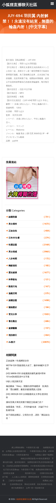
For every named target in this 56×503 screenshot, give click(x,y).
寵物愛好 (29, 307)
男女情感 (29, 251)
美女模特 (29, 224)
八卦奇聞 (29, 258)
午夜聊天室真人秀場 (38, 451)
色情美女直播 (8, 473)
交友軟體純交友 (16, 484)
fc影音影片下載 (27, 469)
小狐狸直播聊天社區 (23, 499)
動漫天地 (29, 286)
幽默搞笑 (29, 265)
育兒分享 (29, 314)
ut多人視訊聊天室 (14, 381)
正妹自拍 (29, 231)
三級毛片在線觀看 (15, 481)
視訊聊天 (29, 335)
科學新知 (29, 279)
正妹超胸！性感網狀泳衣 (17, 360)
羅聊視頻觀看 (33, 477)
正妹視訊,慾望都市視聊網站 (17, 466)
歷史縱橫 (29, 272)
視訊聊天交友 (30, 473)
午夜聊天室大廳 (32, 447)
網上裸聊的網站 (18, 447)
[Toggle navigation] (52, 3)
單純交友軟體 (29, 484)
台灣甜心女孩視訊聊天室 (16, 451)
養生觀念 (29, 321)
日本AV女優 (29, 237)
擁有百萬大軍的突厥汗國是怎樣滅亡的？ (24, 402)
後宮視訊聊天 (20, 462)
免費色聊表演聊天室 (44, 469)
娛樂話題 (29, 300)
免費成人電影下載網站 (44, 455)
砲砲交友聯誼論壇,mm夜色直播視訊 (35, 458)
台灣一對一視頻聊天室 (35, 488)
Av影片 (29, 342)
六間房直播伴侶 (22, 455)
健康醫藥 (29, 328)
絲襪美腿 (29, 217)
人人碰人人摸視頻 (19, 477)
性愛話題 (29, 244)
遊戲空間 (29, 293)
